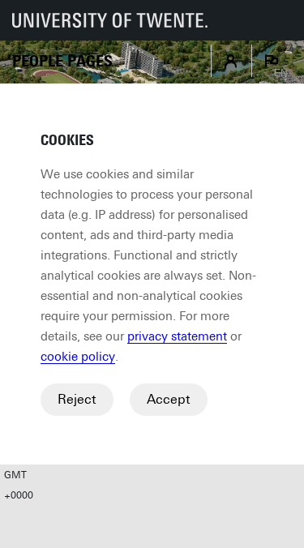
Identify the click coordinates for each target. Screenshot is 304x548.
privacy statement (177, 336)
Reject (77, 399)
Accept (169, 399)
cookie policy (78, 356)
